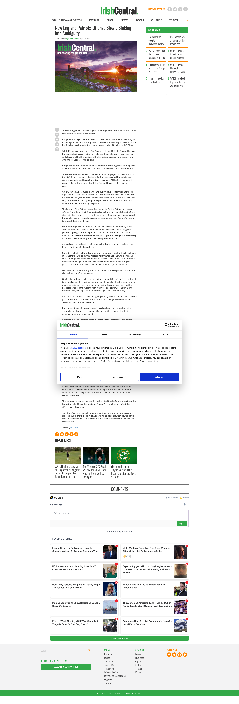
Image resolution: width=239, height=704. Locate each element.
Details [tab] (104, 334)
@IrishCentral (73, 38)
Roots (138, 672)
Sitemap (108, 683)
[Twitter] (175, 9)
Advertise (109, 668)
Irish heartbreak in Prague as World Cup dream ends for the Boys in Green (123, 471)
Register (108, 679)
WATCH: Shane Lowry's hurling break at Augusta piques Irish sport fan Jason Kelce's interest (67, 471)
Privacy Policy (111, 672)
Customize (118, 377)
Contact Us (109, 665)
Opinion (139, 661)
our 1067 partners (77, 347)
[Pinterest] (185, 9)
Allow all (159, 377)
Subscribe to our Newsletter (66, 666)
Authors (108, 654)
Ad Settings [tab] (135, 334)
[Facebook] (169, 9)
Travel (138, 668)
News (138, 654)
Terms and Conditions (115, 675)
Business (139, 657)
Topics (107, 657)
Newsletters (156, 9)
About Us (108, 661)
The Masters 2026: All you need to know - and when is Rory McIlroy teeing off (94, 471)
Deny (79, 377)
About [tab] (166, 334)
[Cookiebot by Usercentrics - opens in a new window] (166, 325)
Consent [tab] (73, 334)
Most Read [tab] (154, 30)
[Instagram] (180, 9)
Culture (139, 665)
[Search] (187, 20)
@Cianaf (74, 427)
